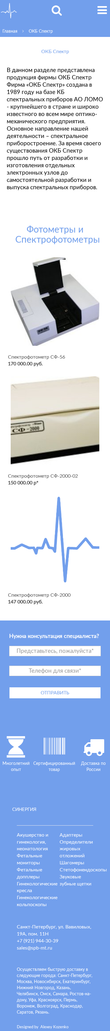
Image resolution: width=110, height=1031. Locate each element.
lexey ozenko (54, 1027)
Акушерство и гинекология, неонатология (32, 842)
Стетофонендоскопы (83, 869)
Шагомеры (72, 862)
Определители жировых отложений (76, 849)
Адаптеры (71, 835)
